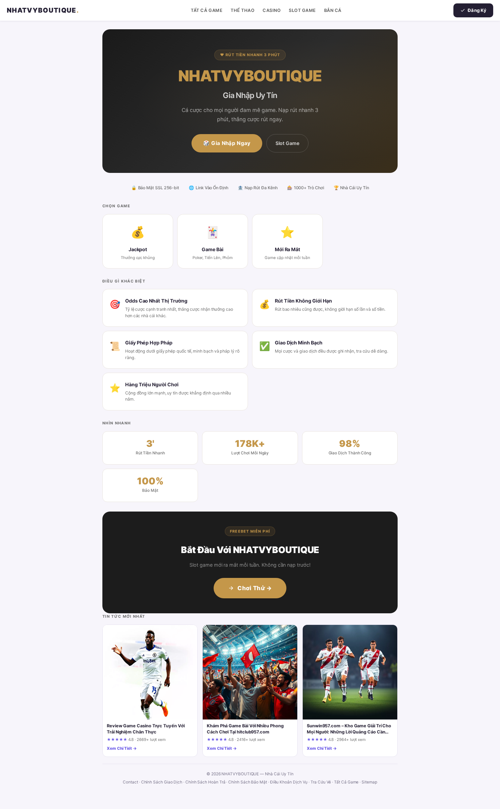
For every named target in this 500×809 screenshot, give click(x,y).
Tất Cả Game (206, 10)
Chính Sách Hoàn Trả (205, 782)
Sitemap (369, 782)
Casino (272, 10)
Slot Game (302, 10)
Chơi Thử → (254, 588)
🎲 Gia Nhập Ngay (227, 143)
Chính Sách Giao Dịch (162, 782)
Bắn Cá (332, 10)
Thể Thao (242, 10)
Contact (130, 782)
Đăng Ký (477, 10)
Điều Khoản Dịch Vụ (289, 782)
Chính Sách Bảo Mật (247, 782)
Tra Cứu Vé (321, 782)
